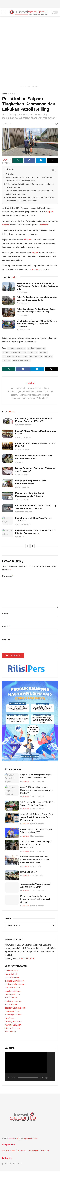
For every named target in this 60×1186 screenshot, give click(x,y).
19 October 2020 (23, 487)
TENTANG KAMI (8, 1150)
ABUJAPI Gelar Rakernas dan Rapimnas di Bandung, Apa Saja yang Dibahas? (36, 790)
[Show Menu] (3, 12)
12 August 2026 (38, 796)
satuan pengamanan (33, 356)
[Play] (8, 1077)
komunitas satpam (17, 348)
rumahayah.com (12, 994)
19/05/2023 (6, 124)
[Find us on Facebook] (2, 1163)
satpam (43, 352)
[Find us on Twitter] (10, 1163)
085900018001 (27, 958)
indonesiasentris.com (14, 981)
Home (4, 93)
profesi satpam (30, 352)
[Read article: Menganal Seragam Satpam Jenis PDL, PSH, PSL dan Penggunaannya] (7, 533)
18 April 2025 (22, 462)
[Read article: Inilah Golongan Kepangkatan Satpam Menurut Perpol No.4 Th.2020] (7, 421)
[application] (30, 1066)
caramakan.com (12, 987)
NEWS (12, 93)
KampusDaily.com (13, 1025)
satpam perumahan (12, 356)
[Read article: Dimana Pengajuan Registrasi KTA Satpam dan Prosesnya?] (7, 471)
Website (6, 639)
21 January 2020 (23, 450)
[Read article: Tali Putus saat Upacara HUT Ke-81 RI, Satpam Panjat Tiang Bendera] (12, 806)
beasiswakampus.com (15, 1008)
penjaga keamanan (36, 348)
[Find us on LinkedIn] (18, 1163)
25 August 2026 (38, 906)
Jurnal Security (13, 1139)
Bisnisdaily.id (11, 974)
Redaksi (26, 781)
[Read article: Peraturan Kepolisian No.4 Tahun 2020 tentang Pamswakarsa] (7, 458)
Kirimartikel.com (12, 1028)
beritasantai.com (12, 1011)
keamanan (43, 225)
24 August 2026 (38, 824)
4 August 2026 (37, 875)
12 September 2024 (24, 512)
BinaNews (9, 1018)
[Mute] (46, 1077)
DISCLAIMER (33, 1150)
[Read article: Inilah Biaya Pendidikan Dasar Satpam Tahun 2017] (7, 521)
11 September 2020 (24, 425)
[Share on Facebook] (29, 160)
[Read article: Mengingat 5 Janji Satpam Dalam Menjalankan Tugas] (7, 483)
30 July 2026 (36, 866)
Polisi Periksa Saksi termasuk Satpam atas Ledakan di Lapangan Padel (30, 185)
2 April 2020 (21, 537)
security (48, 356)
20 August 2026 (38, 781)
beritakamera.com (13, 1001)
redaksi (30, 383)
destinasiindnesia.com (15, 984)
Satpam (49, 212)
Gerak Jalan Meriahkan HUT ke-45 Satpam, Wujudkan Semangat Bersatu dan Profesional (30, 199)
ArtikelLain (10, 174)
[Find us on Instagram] (14, 1163)
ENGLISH (45, 1150)
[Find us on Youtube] (6, 1163)
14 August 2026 (38, 836)
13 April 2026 (23, 292)
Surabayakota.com (13, 1021)
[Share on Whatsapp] (17, 160)
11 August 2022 (23, 499)
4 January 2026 (24, 330)
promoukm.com (12, 977)
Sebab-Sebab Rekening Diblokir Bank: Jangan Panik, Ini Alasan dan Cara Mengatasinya (37, 817)
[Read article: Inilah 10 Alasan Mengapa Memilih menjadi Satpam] (7, 434)
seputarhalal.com (13, 991)
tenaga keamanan (21, 360)
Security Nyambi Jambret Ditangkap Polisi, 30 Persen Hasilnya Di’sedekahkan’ (36, 844)
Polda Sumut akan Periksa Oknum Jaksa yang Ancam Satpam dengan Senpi (29, 192)
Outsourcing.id (11, 970)
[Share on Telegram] (41, 160)
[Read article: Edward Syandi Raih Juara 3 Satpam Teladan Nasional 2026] (12, 833)
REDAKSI (21, 1150)
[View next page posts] (32, 546)
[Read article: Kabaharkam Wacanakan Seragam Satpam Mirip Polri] (7, 446)
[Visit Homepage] (28, 12)
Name (6, 613)
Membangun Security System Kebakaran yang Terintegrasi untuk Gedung (35, 899)
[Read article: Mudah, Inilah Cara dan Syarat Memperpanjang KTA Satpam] (7, 496)
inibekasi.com (11, 1004)
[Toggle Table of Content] (52, 170)
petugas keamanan (11, 352)
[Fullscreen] (51, 1077)
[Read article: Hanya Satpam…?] (12, 875)
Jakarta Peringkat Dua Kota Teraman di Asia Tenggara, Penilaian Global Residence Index (30, 179)
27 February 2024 (24, 437)
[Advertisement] (30, 3)
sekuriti (6, 360)
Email (5, 626)
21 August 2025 (23, 475)
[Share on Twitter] (52, 160)
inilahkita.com (11, 997)
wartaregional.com (13, 1014)
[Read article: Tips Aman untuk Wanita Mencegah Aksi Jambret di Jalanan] (12, 887)
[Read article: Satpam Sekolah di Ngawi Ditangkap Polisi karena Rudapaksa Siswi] (12, 778)
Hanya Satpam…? (28, 872)
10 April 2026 (23, 303)
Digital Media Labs (30, 1139)
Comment (8, 576)
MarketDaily (10, 1031)
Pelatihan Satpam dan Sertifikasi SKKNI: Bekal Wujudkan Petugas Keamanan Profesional (34, 859)
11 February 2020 (24, 524)
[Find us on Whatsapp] (21, 1163)
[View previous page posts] (27, 546)
